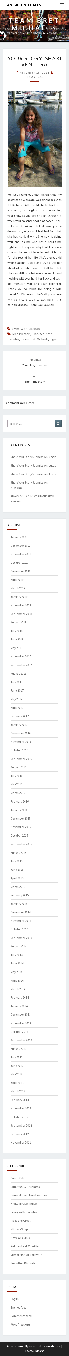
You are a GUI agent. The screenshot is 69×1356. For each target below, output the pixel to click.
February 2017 (20, 716)
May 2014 (16, 972)
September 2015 (21, 844)
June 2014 (17, 963)
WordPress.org (20, 1324)
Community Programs (25, 1187)
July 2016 (17, 776)
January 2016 (19, 810)
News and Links (20, 1238)
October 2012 (19, 1117)
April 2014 (17, 980)
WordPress (53, 1346)
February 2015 (20, 895)
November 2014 (21, 921)
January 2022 (19, 537)
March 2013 (18, 1091)
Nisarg (39, 1351)
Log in (15, 1299)
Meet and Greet (21, 1220)
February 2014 (20, 997)
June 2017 (17, 690)
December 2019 (21, 571)
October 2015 (19, 835)
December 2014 (21, 912)
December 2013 (21, 1014)
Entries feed (18, 1307)
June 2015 (17, 869)
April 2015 (17, 878)
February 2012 (20, 1134)
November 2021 (21, 554)
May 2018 (16, 648)
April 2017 (17, 708)
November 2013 (21, 1023)
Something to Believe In (26, 1255)
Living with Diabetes (26, 329)
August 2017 (18, 673)
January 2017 (19, 725)
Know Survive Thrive (24, 1203)
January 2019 (19, 597)
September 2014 (21, 938)
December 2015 (21, 818)
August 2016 (18, 767)
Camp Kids (17, 1178)
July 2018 (17, 631)
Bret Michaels (21, 334)
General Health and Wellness (29, 1195)
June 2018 (17, 639)
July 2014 (17, 955)
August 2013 (18, 1049)
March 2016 (18, 793)
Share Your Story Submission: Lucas (33, 465)
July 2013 (17, 1057)
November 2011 (21, 1142)
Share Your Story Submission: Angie (33, 457)
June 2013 (17, 1066)
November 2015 (21, 827)
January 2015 (19, 904)
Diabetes (38, 334)
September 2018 (21, 614)
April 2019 (17, 580)
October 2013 (19, 1032)
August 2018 (18, 622)
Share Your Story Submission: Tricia (33, 474)
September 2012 (21, 1125)
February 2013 (20, 1100)
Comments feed (21, 1316)
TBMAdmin (34, 77)
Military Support (21, 1229)
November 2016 (21, 742)
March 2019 (18, 588)
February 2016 (20, 801)
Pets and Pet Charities (25, 1246)
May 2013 (16, 1074)
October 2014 (19, 929)
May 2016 (16, 784)
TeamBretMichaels (23, 1263)
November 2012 (21, 1108)
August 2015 (18, 852)
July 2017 (17, 682)
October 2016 (19, 750)
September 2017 (21, 665)
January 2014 (19, 1006)
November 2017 (21, 656)
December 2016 (21, 733)
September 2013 (21, 1040)
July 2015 (17, 861)
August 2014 (18, 946)
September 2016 (21, 759)
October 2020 (19, 562)
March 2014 (18, 989)
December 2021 (21, 545)
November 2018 (21, 605)
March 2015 (18, 887)
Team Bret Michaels (22, 4)
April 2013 (17, 1083)
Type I (54, 339)
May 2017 (16, 699)
